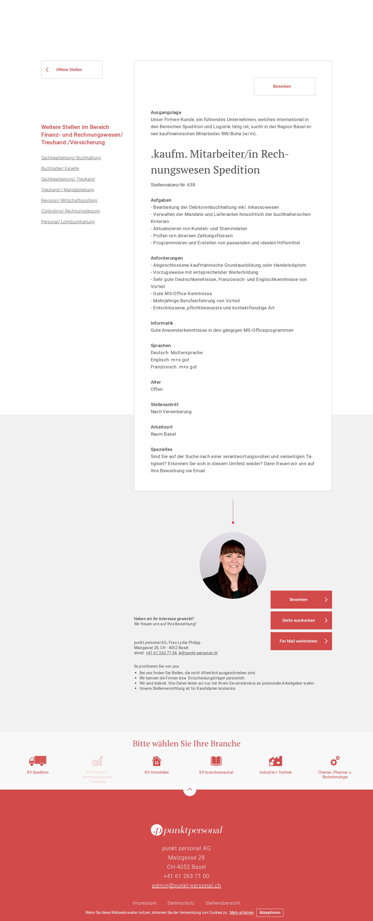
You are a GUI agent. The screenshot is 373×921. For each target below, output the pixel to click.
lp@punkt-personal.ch (198, 653)
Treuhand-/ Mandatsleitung (67, 190)
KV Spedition (38, 772)
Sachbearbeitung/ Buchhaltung (71, 158)
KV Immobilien (157, 772)
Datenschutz (181, 903)
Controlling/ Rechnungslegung (70, 211)
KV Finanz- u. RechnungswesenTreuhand (97, 777)
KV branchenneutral (216, 772)
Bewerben (282, 86)
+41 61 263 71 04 (161, 653)
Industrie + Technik (276, 772)
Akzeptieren (269, 913)
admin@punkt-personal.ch (186, 886)
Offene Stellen (69, 70)
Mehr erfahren (242, 913)
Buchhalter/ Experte (60, 168)
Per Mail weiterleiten (298, 641)
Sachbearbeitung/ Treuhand (68, 179)
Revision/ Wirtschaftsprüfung (69, 200)
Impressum (145, 903)
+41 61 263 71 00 (186, 876)
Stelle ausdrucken (298, 620)
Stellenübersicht (223, 903)
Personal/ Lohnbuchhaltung (68, 222)
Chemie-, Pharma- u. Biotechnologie (335, 775)
